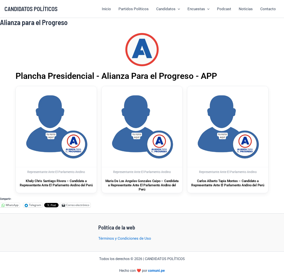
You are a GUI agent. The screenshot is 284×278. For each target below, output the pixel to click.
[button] (178, 9)
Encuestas (196, 9)
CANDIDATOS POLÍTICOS (30, 8)
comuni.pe (156, 270)
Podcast (224, 9)
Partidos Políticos (133, 9)
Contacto (268, 9)
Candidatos (166, 9)
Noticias (246, 9)
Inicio (106, 9)
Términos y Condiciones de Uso (124, 238)
